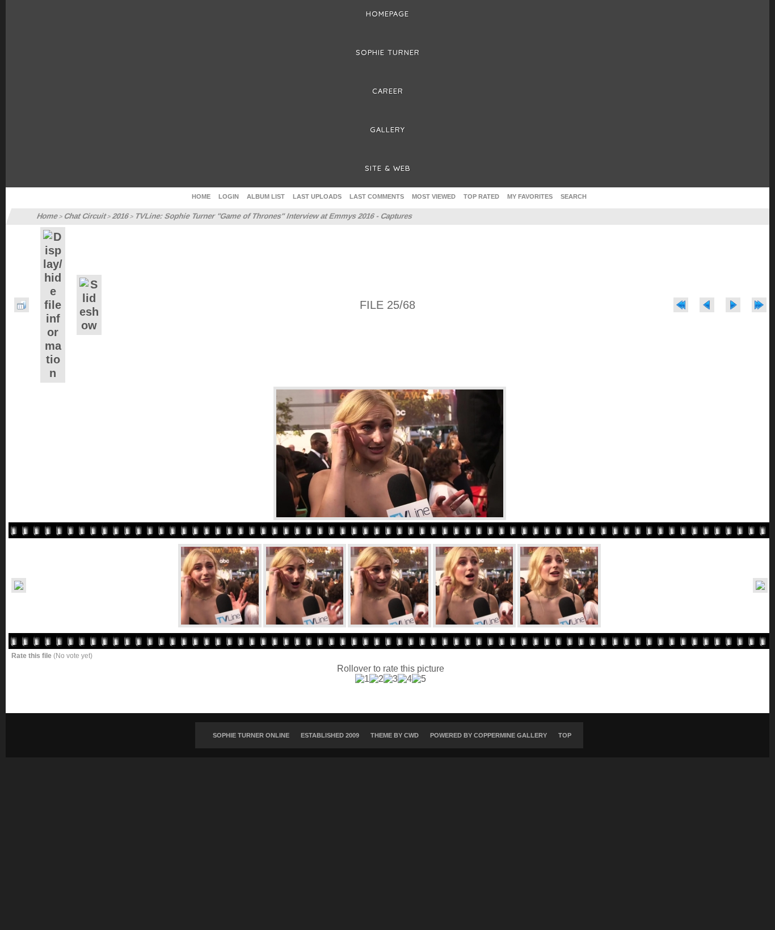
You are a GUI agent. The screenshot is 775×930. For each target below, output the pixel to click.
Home (201, 196)
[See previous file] (707, 305)
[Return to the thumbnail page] (22, 305)
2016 (116, 216)
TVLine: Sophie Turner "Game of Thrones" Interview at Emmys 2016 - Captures (258, 216)
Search (574, 196)
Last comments (376, 196)
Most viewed (434, 196)
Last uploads (317, 196)
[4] (405, 679)
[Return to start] (681, 305)
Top (564, 735)
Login (228, 196)
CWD (411, 735)
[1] (362, 679)
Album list (266, 196)
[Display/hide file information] (53, 304)
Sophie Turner (388, 52)
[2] (376, 679)
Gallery (387, 129)
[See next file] (733, 305)
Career (387, 90)
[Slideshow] (89, 305)
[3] (391, 679)
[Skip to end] (759, 305)
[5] (419, 679)
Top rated (481, 196)
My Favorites (530, 196)
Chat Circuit (82, 216)
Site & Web (388, 168)
